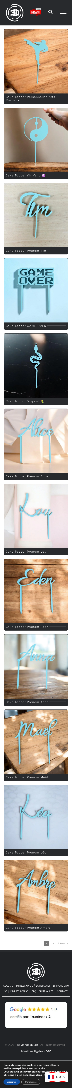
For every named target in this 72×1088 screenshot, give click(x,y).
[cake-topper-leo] (36, 786)
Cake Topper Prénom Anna (27, 702)
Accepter (11, 1081)
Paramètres (31, 1081)
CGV (48, 1051)
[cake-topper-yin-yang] (36, 109)
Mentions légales (32, 1051)
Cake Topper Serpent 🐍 (25, 401)
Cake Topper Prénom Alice (27, 476)
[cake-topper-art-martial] (36, 31)
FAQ (34, 991)
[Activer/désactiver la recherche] (50, 11)
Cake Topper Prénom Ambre (28, 927)
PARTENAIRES (46, 991)
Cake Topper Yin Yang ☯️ (26, 175)
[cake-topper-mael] (36, 711)
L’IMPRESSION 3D (19, 991)
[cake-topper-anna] (36, 636)
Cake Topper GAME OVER (26, 326)
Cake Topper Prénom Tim (26, 250)
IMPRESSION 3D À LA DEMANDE (33, 985)
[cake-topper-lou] (36, 485)
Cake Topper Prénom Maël (27, 777)
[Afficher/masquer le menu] (63, 12)
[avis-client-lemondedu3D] (36, 1002)
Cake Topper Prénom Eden (27, 627)
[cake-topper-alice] (36, 410)
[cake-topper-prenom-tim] (36, 185)
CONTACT (62, 991)
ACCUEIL (8, 985)
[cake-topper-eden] (36, 561)
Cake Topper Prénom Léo (26, 852)
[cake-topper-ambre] (36, 862)
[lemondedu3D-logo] (36, 964)
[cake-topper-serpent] (36, 335)
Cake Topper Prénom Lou (26, 551)
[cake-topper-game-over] (36, 260)
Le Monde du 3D (27, 1045)
